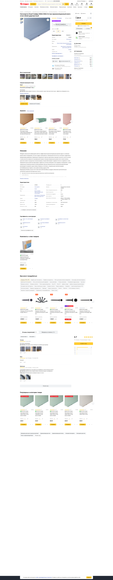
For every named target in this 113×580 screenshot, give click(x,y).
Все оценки (32, 336)
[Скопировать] (65, 18)
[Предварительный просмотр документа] (21, 219)
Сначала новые (24, 336)
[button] (38, 1)
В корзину (84, 23)
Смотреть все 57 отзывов (35, 103)
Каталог (33, 4)
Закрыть (89, 577)
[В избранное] (91, 13)
